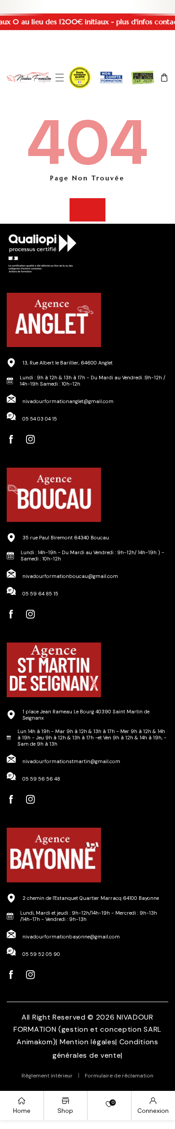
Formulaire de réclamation (119, 1075)
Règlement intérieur (47, 1075)
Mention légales (88, 1041)
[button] (60, 78)
